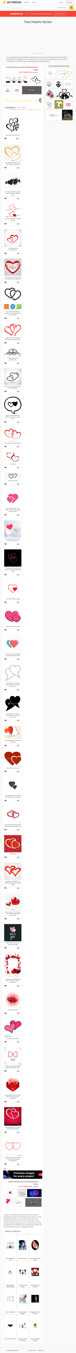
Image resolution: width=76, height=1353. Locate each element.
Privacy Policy (32, 1350)
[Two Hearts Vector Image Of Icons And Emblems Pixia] (12, 643)
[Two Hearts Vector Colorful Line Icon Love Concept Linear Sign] (12, 558)
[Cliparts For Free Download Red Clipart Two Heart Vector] (12, 330)
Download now (59, 14)
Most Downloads (10, 107)
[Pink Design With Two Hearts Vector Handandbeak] (12, 1116)
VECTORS (26, 2)
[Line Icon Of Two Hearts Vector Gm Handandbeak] (12, 377)
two (8, 1169)
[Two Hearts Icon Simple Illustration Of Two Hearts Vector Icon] (12, 703)
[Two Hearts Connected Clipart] (12, 434)
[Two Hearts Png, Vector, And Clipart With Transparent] (12, 152)
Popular (24, 107)
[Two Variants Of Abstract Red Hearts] (12, 210)
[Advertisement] (38, 39)
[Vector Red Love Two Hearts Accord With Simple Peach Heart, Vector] (12, 902)
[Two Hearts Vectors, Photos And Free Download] (12, 528)
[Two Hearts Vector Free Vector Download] (12, 732)
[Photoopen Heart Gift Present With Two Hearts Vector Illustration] (12, 1085)
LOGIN (61, 2)
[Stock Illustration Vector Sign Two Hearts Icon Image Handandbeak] (12, 1147)
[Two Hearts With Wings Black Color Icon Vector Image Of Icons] (12, 181)
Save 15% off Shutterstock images (58, 66)
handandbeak (27, 101)
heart (7, 101)
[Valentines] (12, 843)
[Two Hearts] (12, 457)
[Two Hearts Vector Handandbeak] (12, 238)
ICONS (34, 2)
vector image (16, 101)
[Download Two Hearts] (12, 1028)
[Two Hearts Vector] (12, 476)
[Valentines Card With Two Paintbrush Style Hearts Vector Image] (12, 871)
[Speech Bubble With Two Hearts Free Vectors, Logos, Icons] (12, 405)
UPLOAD (69, 2)
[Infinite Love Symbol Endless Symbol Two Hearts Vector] (12, 1055)
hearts (12, 1169)
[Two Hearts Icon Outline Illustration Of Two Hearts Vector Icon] (12, 673)
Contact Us (41, 1350)
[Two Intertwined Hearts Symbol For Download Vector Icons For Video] (12, 299)
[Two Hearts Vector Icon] (12, 758)
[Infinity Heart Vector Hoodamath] (12, 352)
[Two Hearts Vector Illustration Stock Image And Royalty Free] (12, 814)
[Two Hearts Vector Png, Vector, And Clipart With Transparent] (12, 267)
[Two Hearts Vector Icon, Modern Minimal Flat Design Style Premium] (12, 498)
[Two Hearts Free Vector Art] (12, 125)
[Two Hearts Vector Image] (12, 588)
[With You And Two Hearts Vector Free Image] (12, 932)
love (36, 101)
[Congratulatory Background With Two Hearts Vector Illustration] (12, 965)
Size (19, 107)
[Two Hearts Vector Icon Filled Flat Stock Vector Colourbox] (12, 785)
